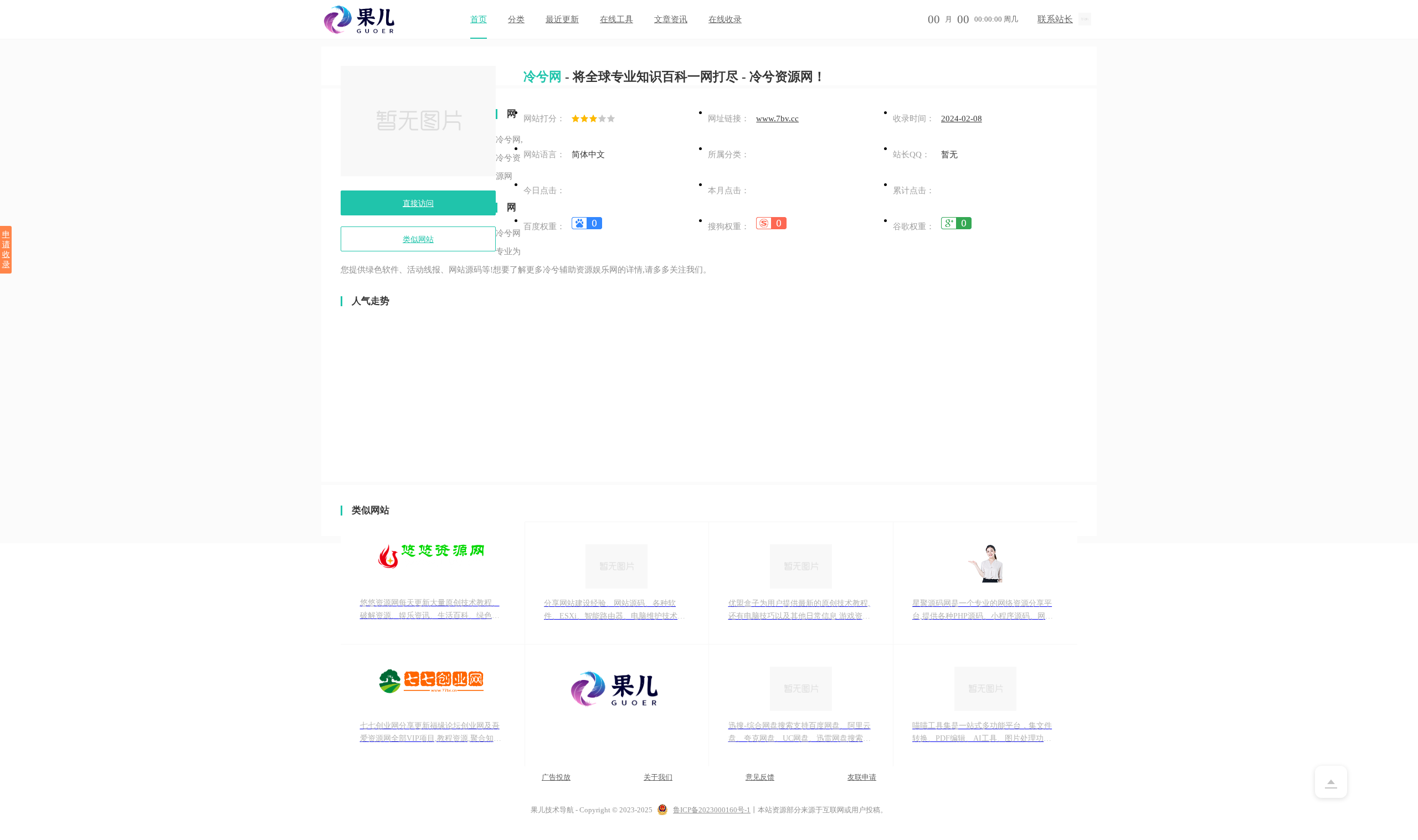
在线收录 (725, 19)
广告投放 (556, 777)
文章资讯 (670, 19)
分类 (516, 19)
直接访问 (418, 203)
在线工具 (616, 19)
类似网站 (418, 239)
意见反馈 (760, 777)
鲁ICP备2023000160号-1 (712, 810)
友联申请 (861, 777)
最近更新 (562, 19)
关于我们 (658, 777)
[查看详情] (587, 226)
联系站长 (1055, 19)
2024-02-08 (961, 118)
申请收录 (6, 249)
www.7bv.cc (777, 118)
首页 (478, 19)
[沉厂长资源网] (617, 706)
